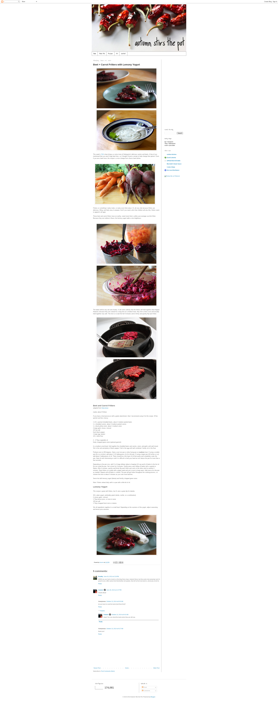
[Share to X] (118, 562)
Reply (100, 583)
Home (94, 54)
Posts (145, 687)
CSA (102, 154)
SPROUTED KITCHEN (173, 161)
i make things (171, 167)
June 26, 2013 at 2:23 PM (111, 576)
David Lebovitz (171, 157)
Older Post (156, 668)
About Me (102, 54)
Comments (146, 690)
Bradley (100, 576)
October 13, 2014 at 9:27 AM (114, 628)
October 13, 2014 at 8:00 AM (114, 601)
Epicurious (105, 408)
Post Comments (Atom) (108, 671)
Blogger (153, 697)
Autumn (100, 590)
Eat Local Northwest (173, 170)
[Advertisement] (173, 92)
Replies (102, 611)
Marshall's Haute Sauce (174, 164)
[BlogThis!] (116, 562)
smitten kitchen (171, 154)
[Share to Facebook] (120, 562)
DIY (117, 54)
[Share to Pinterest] (122, 562)
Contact (123, 54)
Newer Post (97, 668)
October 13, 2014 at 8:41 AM (120, 614)
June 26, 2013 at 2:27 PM (113, 590)
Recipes (110, 54)
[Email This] (114, 562)
